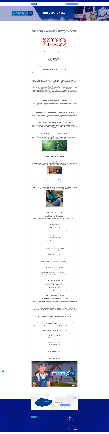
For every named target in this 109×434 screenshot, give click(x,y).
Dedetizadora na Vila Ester (46, 428)
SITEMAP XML (60, 416)
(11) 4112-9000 (71, 419)
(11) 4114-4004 (71, 416)
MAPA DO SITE (62, 3)
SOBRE (52, 3)
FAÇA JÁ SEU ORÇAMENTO (72, 3)
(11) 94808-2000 (71, 420)
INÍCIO (48, 3)
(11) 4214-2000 (71, 417)
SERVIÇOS (56, 3)
